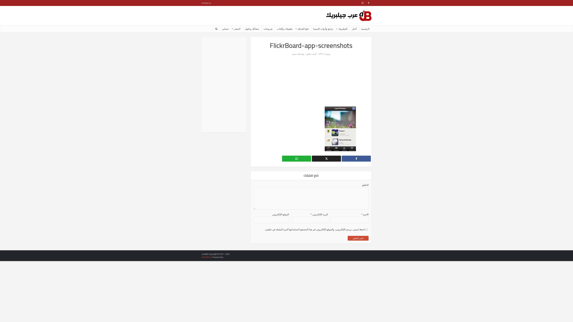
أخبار (354, 28)
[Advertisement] (255, 15)
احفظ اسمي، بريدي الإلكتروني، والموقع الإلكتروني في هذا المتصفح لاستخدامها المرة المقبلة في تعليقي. (315, 229)
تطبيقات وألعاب (284, 28)
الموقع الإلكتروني (280, 214)
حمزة (294, 54)
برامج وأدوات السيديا (323, 28)
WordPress (207, 257)
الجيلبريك (342, 28)
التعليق (365, 184)
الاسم (365, 214)
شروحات (268, 28)
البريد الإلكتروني (319, 214)
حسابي (225, 28)
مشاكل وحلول (252, 28)
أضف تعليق (311, 54)
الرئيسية (365, 28)
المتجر (237, 28)
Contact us (206, 3)
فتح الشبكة (303, 28)
